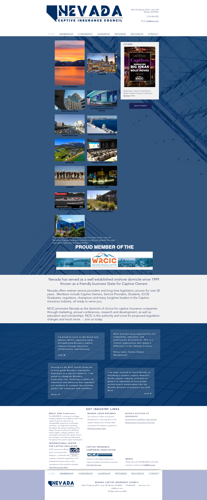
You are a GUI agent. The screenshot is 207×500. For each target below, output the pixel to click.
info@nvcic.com (152, 21)
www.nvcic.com (144, 485)
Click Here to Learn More (58, 467)
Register (127, 95)
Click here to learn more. (96, 428)
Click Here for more (93, 465)
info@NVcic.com (149, 465)
